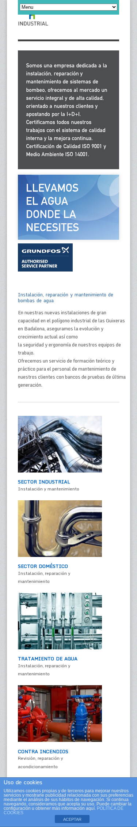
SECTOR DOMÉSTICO (43, 566)
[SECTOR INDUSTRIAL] (60, 470)
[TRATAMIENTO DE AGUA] (60, 647)
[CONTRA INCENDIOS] (60, 740)
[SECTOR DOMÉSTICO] (60, 555)
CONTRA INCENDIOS (43, 751)
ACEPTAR (72, 819)
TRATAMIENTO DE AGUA (47, 659)
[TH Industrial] (33, 21)
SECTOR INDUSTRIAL (44, 482)
